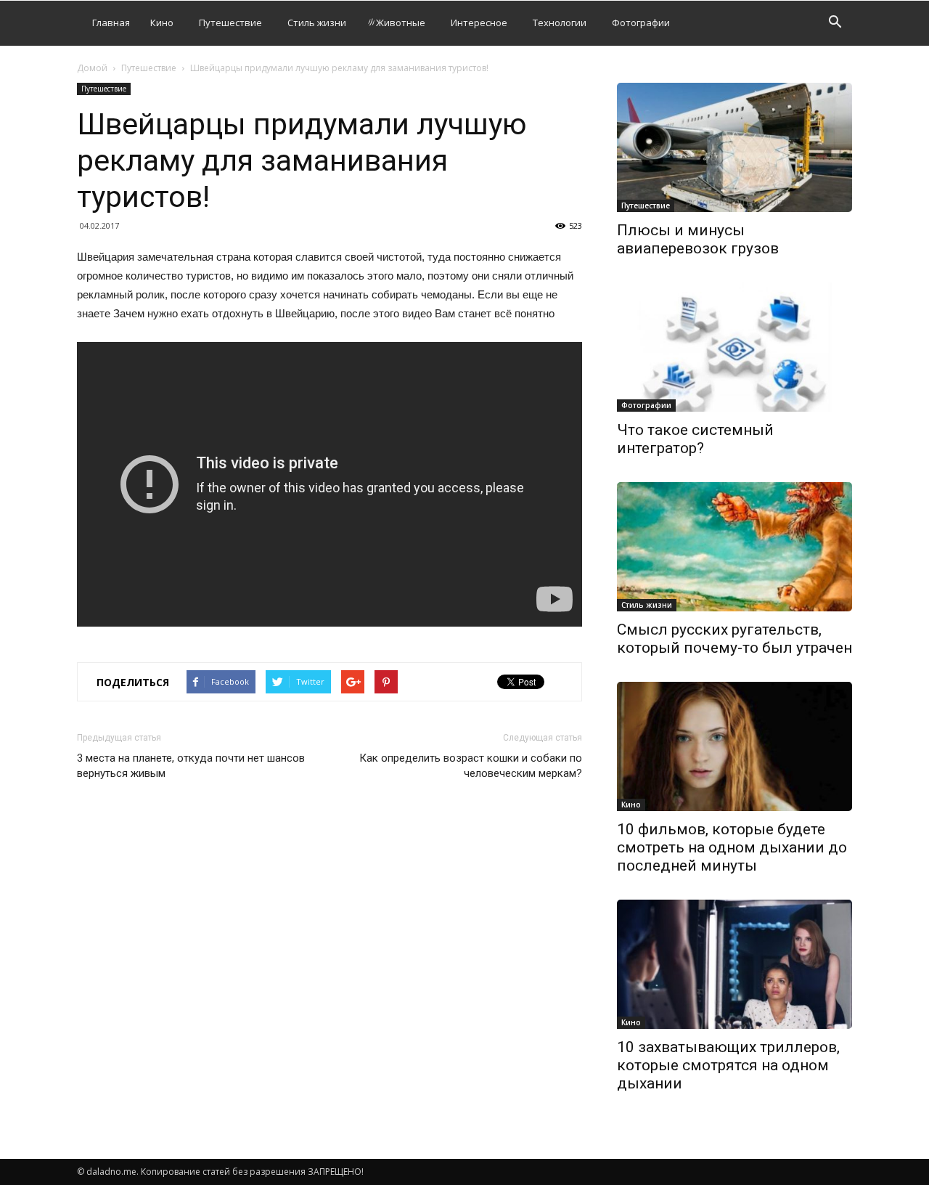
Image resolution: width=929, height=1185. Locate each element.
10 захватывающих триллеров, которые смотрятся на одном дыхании (728, 1065)
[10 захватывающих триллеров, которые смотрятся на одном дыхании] (734, 964)
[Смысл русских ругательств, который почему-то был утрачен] (734, 546)
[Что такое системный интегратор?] (734, 347)
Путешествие (230, 22)
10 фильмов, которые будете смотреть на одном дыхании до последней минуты (732, 847)
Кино (161, 22)
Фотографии (641, 22)
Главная (111, 22)
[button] (834, 23)
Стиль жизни (316, 22)
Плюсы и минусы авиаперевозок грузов (698, 239)
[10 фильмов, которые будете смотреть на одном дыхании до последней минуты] (734, 746)
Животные (400, 22)
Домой (92, 68)
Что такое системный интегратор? (695, 439)
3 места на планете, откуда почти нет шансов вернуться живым (191, 766)
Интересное (479, 22)
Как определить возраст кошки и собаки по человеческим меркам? (470, 766)
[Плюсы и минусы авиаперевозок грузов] (734, 147)
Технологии (559, 22)
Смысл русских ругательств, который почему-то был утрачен (734, 638)
